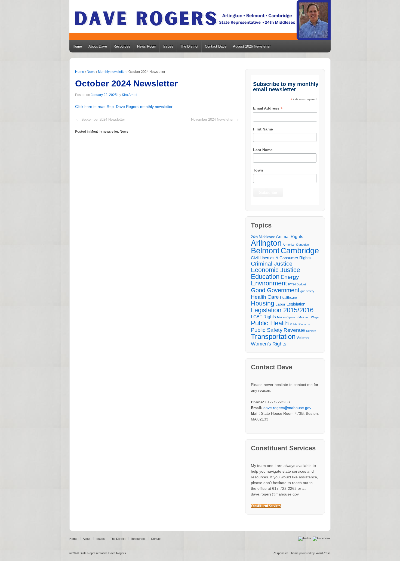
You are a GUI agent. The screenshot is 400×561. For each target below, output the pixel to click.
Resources (121, 46)
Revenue (294, 330)
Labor (280, 304)
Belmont (265, 250)
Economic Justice (275, 270)
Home (77, 46)
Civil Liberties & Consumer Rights (281, 257)
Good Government (275, 290)
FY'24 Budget (297, 284)
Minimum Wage (309, 317)
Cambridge (300, 250)
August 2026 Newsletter (251, 46)
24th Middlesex (263, 237)
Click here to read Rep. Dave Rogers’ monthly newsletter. (124, 106)
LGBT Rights (263, 316)
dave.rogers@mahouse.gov (287, 408)
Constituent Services (266, 506)
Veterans (303, 338)
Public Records (300, 324)
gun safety (307, 291)
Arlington (266, 243)
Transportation (273, 336)
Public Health (270, 323)
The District (189, 46)
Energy (290, 277)
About (86, 538)
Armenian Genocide (296, 244)
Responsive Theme (286, 553)
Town (258, 170)
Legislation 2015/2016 (282, 310)
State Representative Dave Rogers (102, 553)
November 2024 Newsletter (212, 119)
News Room (146, 46)
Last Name (263, 150)
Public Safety (266, 330)
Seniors (311, 330)
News (91, 72)
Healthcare (288, 298)
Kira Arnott (129, 95)
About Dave (97, 46)
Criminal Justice (272, 264)
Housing (262, 303)
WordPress (323, 553)
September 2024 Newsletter (103, 119)
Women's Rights (268, 344)
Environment (269, 283)
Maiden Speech (287, 317)
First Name (263, 129)
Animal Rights (289, 236)
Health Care (265, 297)
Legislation (296, 304)
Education (265, 276)
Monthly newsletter (112, 72)
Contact (156, 538)
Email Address (268, 108)
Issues (168, 46)
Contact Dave (215, 46)
